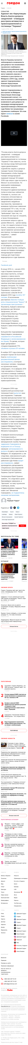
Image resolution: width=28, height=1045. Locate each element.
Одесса (3, 919)
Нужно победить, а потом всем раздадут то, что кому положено (13, 614)
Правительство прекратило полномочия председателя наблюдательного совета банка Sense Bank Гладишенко (13, 753)
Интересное (4, 903)
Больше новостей (14, 815)
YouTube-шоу (17, 903)
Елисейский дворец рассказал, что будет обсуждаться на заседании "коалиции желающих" (13, 810)
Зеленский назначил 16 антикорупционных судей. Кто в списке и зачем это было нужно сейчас (14, 761)
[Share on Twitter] (14, 508)
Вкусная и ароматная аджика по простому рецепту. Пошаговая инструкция (14, 845)
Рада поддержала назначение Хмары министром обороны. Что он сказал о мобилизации (15, 723)
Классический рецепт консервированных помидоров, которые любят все (8, 577)
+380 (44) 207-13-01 (10, 979)
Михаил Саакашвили (7, 517)
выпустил (17, 393)
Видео (15, 897)
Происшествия (5, 897)
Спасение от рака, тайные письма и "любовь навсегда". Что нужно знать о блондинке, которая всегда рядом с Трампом (13, 745)
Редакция (3, 960)
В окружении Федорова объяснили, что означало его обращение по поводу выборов (13, 795)
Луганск (3, 932)
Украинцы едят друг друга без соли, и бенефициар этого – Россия (13, 591)
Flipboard (19, 939)
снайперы (4, 514)
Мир (2, 884)
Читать (22, 525)
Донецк (3, 921)
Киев (2, 913)
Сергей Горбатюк (19, 517)
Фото (15, 895)
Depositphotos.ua (5, 1006)
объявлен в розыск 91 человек (13, 348)
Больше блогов (14, 626)
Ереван (11, 514)
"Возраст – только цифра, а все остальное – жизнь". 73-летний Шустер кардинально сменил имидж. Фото (14, 826)
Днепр (3, 927)
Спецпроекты (17, 906)
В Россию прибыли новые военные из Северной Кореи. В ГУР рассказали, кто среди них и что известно (13, 802)
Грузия (12, 511)
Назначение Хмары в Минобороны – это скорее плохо (15, 715)
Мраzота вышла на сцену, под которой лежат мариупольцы (13, 620)
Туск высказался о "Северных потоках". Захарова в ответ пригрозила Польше (13, 782)
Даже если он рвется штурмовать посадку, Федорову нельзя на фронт (13, 606)
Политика (3, 878)
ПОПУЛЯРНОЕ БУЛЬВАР (9, 819)
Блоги (15, 884)
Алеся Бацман (20, 934)
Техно (2, 892)
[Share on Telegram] (18, 508)
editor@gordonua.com (10, 984)
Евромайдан (5, 511)
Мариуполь (4, 930)
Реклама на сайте (6, 963)
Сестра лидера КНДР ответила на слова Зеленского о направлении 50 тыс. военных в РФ (15, 696)
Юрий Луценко (18, 514)
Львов (2, 916)
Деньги (3, 881)
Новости (3, 872)
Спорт (2, 886)
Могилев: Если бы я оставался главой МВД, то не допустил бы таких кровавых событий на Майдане (9, 553)
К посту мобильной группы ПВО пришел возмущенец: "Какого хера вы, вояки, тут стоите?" (13, 598)
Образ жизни (4, 895)
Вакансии (3, 957)
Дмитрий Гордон (21, 913)
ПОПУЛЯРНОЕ (6, 681)
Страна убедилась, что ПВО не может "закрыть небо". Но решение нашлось (15, 687)
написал (9, 114)
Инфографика (5, 900)
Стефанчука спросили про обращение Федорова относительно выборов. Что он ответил (13, 768)
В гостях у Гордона (19, 881)
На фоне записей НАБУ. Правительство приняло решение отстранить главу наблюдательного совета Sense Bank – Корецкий (15, 706)
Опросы (16, 900)
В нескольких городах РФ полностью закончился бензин (12, 788)
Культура (3, 889)
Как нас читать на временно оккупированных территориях (6, 971)
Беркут (17, 511)
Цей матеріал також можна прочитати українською (14, 32)
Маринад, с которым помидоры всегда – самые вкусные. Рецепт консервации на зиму (15, 854)
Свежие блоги (7, 587)
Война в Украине (5, 875)
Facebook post (6, 265)
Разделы (16, 872)
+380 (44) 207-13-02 (10, 981)
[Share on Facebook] (11, 508)
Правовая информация (7, 965)
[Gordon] (13, 3)
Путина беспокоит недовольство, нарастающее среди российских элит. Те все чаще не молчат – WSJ (13, 776)
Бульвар (5, 561)
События (9, 8)
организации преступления (11, 304)
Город (2, 910)
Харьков (3, 924)
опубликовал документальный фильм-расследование (10, 359)
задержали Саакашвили (10, 444)
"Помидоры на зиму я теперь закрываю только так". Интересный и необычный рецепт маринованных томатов (16, 836)
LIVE (15, 889)
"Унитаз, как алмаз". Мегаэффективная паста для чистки (16, 862)
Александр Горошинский (8, 519)
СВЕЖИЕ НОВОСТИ (8, 738)
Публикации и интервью (20, 878)
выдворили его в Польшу (10, 446)
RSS (18, 942)
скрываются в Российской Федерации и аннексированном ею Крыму (13, 339)
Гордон (3, 8)
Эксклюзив (17, 892)
